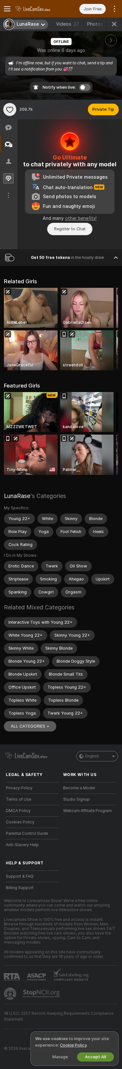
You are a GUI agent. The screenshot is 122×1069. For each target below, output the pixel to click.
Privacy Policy (19, 788)
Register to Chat (70, 228)
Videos (67, 24)
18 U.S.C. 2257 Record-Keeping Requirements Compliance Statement (59, 1016)
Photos (100, 24)
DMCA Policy (18, 810)
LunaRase (17, 495)
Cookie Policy (73, 1045)
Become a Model (79, 788)
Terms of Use (18, 799)
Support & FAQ (20, 876)
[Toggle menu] (7, 9)
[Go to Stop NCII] (42, 994)
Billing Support (20, 887)
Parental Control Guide (27, 833)
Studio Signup (76, 799)
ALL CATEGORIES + (30, 726)
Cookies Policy (20, 822)
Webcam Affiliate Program (87, 810)
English (92, 756)
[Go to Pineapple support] (11, 993)
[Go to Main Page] (37, 9)
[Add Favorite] (9, 109)
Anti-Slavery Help (22, 845)
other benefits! (81, 218)
